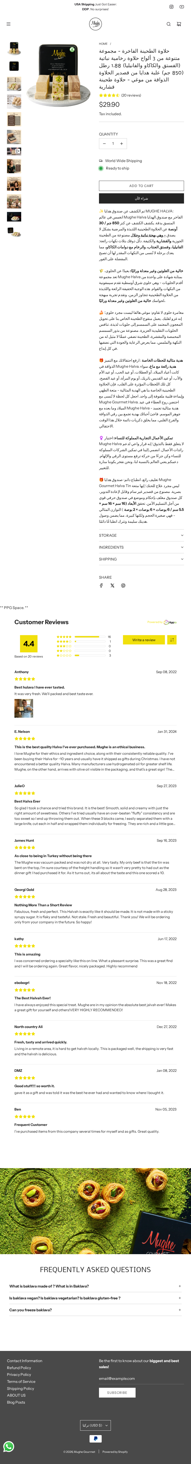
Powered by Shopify (115, 1452)
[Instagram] (171, 6)
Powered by (155, 622)
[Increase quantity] (121, 143)
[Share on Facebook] (101, 585)
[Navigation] (8, 24)
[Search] (169, 24)
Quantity (108, 134)
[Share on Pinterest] (123, 585)
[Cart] (179, 24)
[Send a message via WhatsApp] (8, 1446)
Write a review (144, 640)
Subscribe (117, 1393)
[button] (172, 639)
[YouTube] (182, 6)
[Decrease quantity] (104, 143)
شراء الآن (141, 198)
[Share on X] (112, 585)
